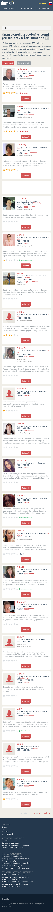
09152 (29, 682)
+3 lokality (37, 203)
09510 (29, 243)
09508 (29, 395)
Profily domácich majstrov (12, 865)
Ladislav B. (22, 69)
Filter (6, 28)
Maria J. (20, 234)
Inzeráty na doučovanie (11, 879)
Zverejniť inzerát (23, 63)
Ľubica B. (21, 348)
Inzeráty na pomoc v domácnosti (15, 877)
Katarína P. (22, 495)
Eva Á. (20, 708)
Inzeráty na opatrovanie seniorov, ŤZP (17, 881)
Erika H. (20, 567)
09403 (29, 574)
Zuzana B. (21, 198)
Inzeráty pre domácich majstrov (15, 884)
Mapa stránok (7, 834)
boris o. (20, 106)
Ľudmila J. (22, 144)
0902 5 (29, 207)
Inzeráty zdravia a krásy (11, 886)
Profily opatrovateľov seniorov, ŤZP (16, 863)
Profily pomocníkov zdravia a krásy (16, 868)
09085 (29, 786)
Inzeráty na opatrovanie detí (13, 874)
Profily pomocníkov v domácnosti (15, 858)
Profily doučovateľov (10, 861)
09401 (29, 76)
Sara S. (20, 743)
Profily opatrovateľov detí (12, 856)
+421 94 (31, 282)
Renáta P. (21, 602)
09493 (29, 357)
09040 (29, 467)
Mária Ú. (21, 673)
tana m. (20, 423)
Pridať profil (8, 63)
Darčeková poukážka (10, 843)
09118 (29, 502)
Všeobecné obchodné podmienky (15, 845)
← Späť (24, 813)
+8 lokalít (36, 748)
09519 (29, 430)
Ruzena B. (22, 388)
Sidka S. (20, 311)
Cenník (5, 840)
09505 (29, 715)
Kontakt (5, 831)
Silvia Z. (20, 637)
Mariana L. (22, 779)
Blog (3, 829)
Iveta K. (20, 273)
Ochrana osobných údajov (12, 847)
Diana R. (21, 530)
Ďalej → (47, 813)
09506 (29, 114)
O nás (4, 827)
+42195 (30, 153)
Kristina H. (22, 460)
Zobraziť (25, 98)
